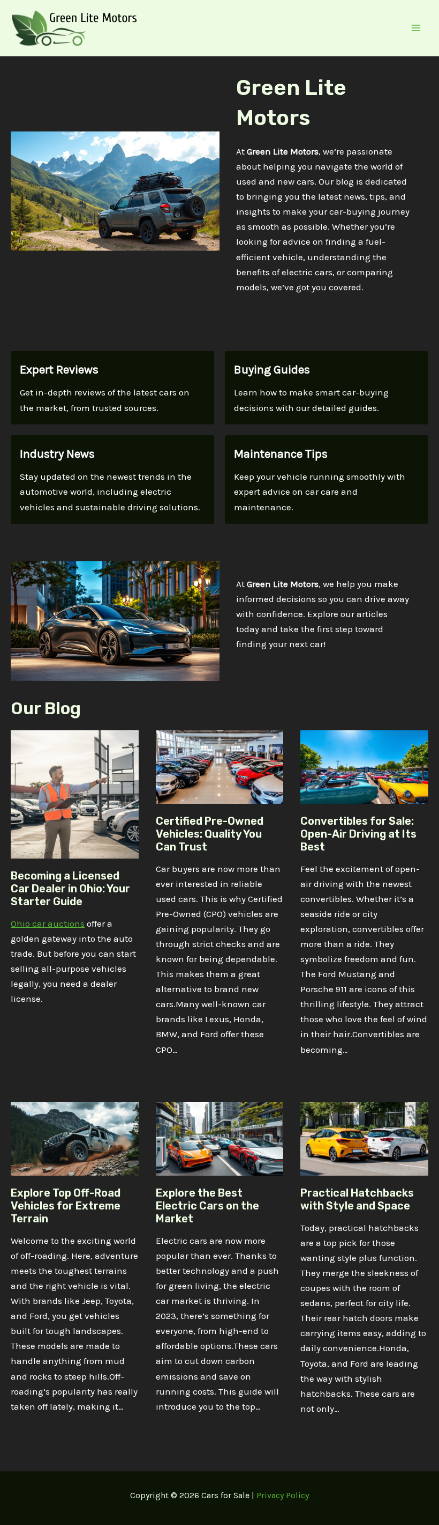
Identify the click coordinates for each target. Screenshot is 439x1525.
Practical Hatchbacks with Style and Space (357, 1199)
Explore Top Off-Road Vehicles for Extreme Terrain (65, 1205)
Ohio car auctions (48, 923)
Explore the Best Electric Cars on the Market (207, 1205)
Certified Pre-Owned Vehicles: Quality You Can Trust (209, 834)
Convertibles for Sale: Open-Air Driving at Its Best (358, 834)
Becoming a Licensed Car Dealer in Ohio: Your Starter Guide (70, 888)
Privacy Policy (282, 1495)
